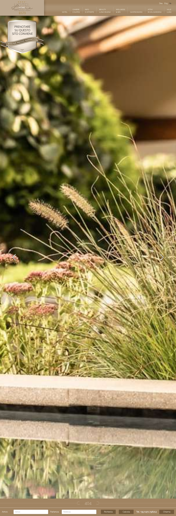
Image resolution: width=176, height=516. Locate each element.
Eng (166, 3)
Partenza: (54, 512)
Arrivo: (5, 512)
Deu (161, 3)
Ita (170, 3)
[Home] (22, 7)
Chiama (166, 512)
